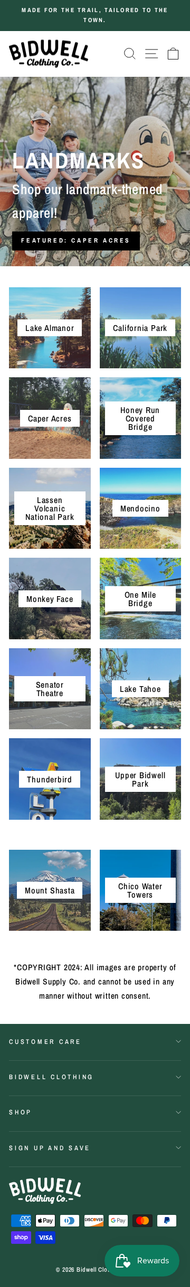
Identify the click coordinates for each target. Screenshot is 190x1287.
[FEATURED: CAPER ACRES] (95, 171)
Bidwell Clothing (51, 1076)
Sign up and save (50, 1147)
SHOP (20, 1112)
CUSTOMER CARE (45, 1041)
